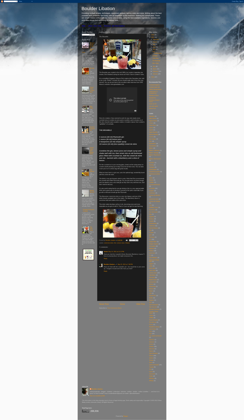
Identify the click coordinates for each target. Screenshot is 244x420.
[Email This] (130, 240)
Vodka (151, 376)
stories (151, 358)
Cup (150, 205)
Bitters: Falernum (154, 150)
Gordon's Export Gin (92, 128)
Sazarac (151, 339)
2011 (153, 37)
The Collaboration (157, 52)
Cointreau (152, 193)
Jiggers (151, 263)
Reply (105, 258)
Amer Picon (152, 125)
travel (150, 371)
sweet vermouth (154, 364)
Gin (115, 243)
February (156, 71)
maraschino (152, 282)
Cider (150, 178)
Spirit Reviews (153, 353)
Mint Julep (91, 107)
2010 (153, 77)
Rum (150, 331)
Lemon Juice (121, 243)
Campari (151, 167)
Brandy (151, 165)
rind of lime (152, 329)
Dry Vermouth (153, 212)
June (154, 47)
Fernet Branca (153, 228)
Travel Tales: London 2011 (92, 90)
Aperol (151, 127)
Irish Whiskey (153, 257)
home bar (152, 253)
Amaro (151, 123)
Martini (151, 284)
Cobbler (151, 182)
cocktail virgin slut (154, 87)
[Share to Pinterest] (137, 240)
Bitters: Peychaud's (155, 155)
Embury (151, 219)
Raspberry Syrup (154, 326)
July (154, 44)
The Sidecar (92, 170)
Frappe (151, 232)
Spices (151, 351)
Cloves (151, 180)
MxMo (151, 298)
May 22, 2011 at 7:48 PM (125, 264)
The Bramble (156, 60)
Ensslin (151, 221)
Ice (150, 255)
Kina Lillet (152, 268)
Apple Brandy (153, 132)
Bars (150, 141)
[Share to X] (134, 240)
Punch (151, 324)
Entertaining (152, 223)
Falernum (152, 225)
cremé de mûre (108, 243)
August (155, 42)
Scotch (151, 344)
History (151, 250)
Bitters (151, 148)
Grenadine (152, 246)
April (154, 66)
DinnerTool (152, 108)
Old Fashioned (153, 304)
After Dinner (152, 118)
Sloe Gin (151, 348)
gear (150, 235)
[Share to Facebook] (135, 240)
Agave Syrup (153, 120)
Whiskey (151, 378)
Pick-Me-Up (152, 322)
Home (83, 26)
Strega (151, 360)
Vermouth (152, 374)
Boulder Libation (98, 8)
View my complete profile (97, 395)
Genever (151, 237)
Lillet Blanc (152, 275)
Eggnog (151, 216)
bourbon (151, 162)
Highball (151, 248)
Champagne (153, 169)
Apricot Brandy (153, 134)
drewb (106, 251)
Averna (151, 136)
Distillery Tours (153, 207)
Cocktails (152, 188)
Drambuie (152, 209)
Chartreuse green (154, 171)
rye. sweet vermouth (155, 336)
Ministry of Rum (154, 95)
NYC (150, 302)
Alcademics (152, 98)
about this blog (94, 26)
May (154, 49)
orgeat (151, 315)
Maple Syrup (153, 279)
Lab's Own (152, 270)
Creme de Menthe (154, 195)
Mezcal (151, 288)
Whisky (151, 380)
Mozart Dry (152, 295)
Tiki (150, 369)
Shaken (127, 243)
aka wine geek (153, 106)
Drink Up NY (153, 104)
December (156, 39)
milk (150, 293)
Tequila (151, 367)
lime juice (152, 277)
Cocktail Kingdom (154, 85)
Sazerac (151, 342)
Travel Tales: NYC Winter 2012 (92, 151)
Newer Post (104, 304)
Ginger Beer (153, 241)
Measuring (152, 286)
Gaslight (154, 55)
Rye (150, 333)
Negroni (151, 300)
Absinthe (151, 116)
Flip (150, 230)
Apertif (151, 130)
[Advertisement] (87, 292)
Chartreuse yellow (154, 174)
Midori (151, 291)
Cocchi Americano (154, 184)
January (155, 74)
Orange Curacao (154, 309)
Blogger (125, 416)
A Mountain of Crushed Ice (153, 92)
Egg (150, 214)
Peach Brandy (153, 320)
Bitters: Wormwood (155, 159)
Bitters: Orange (153, 152)
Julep (150, 266)
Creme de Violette (154, 201)
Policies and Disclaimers (114, 26)
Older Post (140, 304)
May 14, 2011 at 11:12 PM (116, 251)
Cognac (151, 190)
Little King (155, 58)
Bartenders (152, 143)
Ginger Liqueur (153, 244)
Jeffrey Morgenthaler (155, 89)
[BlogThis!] (132, 240)
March (155, 69)
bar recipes (152, 139)
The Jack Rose (91, 228)
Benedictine (152, 146)
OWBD (151, 317)
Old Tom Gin (153, 307)
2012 (153, 34)
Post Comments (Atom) (114, 308)
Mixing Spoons (92, 191)
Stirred (151, 355)
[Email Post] (126, 240)
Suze (150, 362)
